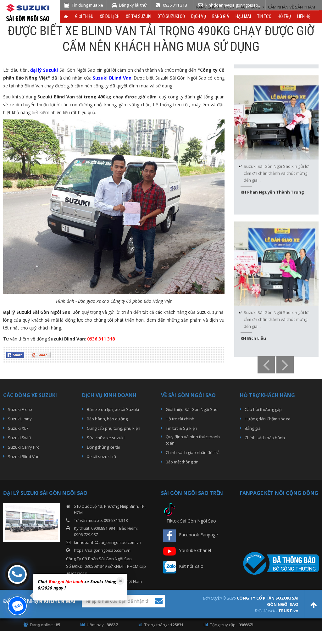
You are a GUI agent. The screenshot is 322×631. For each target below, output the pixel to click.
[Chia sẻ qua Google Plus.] (43, 354)
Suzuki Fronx (20, 409)
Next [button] (285, 365)
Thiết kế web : (265, 610)
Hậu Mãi (243, 16)
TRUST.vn (288, 610)
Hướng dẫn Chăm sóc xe (268, 419)
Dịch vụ (198, 16)
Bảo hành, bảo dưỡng (107, 419)
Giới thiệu (84, 16)
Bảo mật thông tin (182, 462)
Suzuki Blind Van (24, 456)
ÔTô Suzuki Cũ (171, 16)
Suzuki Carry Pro (24, 447)
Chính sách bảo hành (265, 437)
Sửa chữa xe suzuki (106, 437)
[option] (276, 134)
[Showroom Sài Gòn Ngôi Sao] (31, 522)
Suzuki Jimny (20, 419)
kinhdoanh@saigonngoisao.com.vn (107, 542)
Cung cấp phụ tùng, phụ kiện (113, 428)
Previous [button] (266, 365)
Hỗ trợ (284, 16)
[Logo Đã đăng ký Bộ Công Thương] (279, 563)
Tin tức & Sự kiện (181, 428)
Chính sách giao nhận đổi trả (192, 452)
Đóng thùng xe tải (103, 447)
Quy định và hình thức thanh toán (193, 440)
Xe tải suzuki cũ (101, 456)
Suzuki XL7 (18, 428)
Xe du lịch (109, 16)
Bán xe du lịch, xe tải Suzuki (113, 409)
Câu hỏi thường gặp (263, 409)
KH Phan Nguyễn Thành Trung (272, 181)
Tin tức (264, 16)
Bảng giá (220, 16)
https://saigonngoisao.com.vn (102, 550)
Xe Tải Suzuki (138, 16)
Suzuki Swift (19, 437)
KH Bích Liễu (253, 327)
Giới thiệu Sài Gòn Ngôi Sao (192, 409)
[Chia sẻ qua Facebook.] (17, 354)
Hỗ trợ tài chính (180, 419)
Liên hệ (303, 16)
